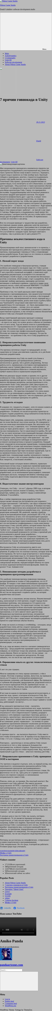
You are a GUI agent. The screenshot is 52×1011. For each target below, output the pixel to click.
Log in (7, 999)
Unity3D (8, 60)
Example (8, 894)
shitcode (18, 851)
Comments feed (11, 1003)
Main (7, 53)
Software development (13, 62)
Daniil (38, 141)
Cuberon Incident (11, 900)
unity (23, 851)
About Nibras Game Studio (15, 64)
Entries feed (9, 1001)
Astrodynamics (10, 56)
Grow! (7, 892)
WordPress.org (10, 1006)
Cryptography (10, 58)
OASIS (8, 896)
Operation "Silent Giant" (14, 889)
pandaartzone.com (11, 964)
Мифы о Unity (6, 853)
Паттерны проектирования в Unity (14, 855)
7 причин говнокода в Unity (16, 885)
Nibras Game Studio (8, 5)
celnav (7, 898)
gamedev (11, 851)
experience (4, 851)
